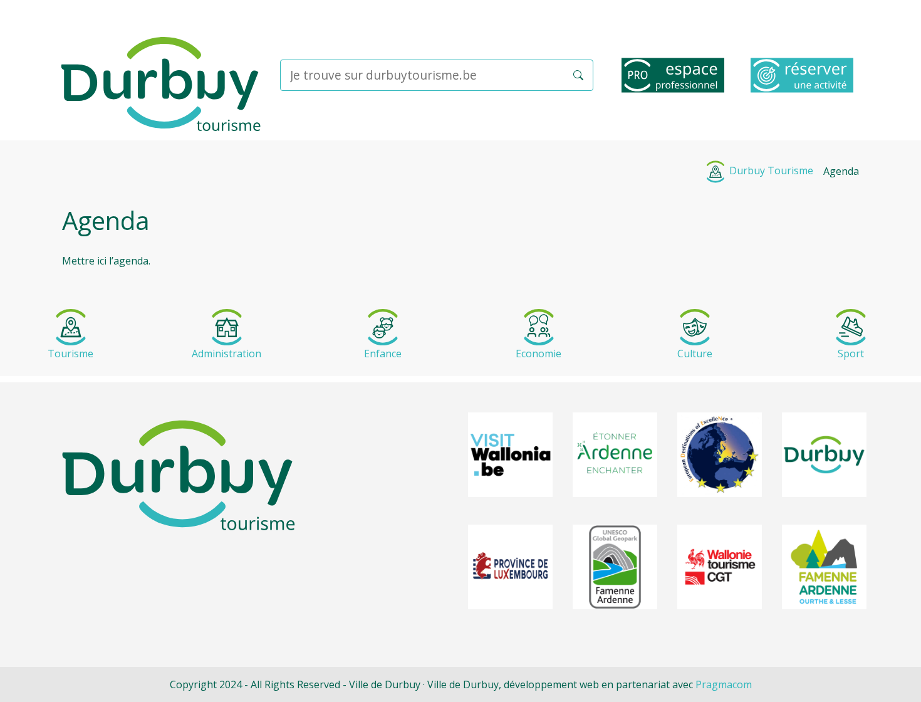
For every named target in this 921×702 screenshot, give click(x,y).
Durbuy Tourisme (770, 170)
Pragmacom (723, 684)
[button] (578, 75)
